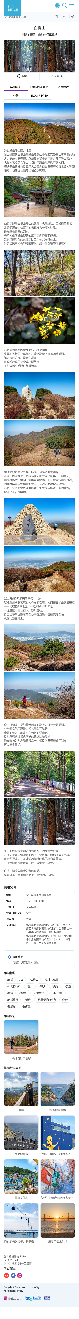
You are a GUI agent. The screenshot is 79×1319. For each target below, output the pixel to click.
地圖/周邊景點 (39, 87)
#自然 (10, 979)
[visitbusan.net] (12, 8)
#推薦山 (23, 993)
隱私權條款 (10, 1268)
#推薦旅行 (40, 993)
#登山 (30, 986)
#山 (21, 979)
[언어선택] (57, 5)
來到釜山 (13, 17)
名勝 (23, 17)
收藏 (24, 76)
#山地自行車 (13, 986)
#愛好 (55, 986)
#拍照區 (26, 1006)
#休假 (10, 993)
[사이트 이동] (6, 1275)
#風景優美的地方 (46, 1000)
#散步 (42, 986)
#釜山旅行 (57, 993)
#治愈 (65, 1000)
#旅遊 (68, 986)
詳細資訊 (15, 87)
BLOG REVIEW (39, 95)
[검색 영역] (65, 7)
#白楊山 (33, 979)
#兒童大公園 (51, 979)
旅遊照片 (63, 87)
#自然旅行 (12, 1000)
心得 (16, 95)
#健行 (27, 1000)
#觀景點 (11, 1006)
